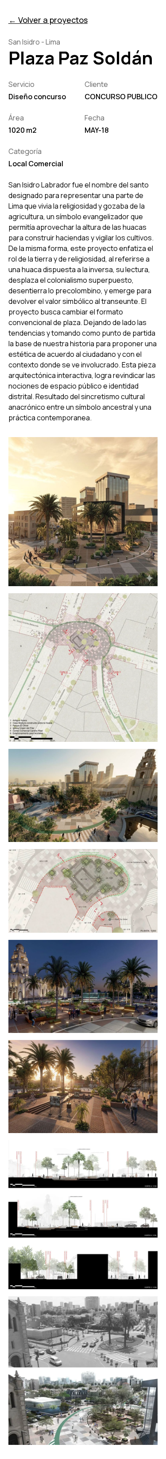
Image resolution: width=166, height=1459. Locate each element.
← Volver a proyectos (48, 20)
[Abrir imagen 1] (83, 511)
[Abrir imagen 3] (83, 795)
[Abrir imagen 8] (83, 1370)
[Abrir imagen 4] (83, 891)
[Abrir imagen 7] (83, 1214)
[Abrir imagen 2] (83, 667)
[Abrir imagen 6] (83, 1086)
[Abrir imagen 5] (83, 986)
